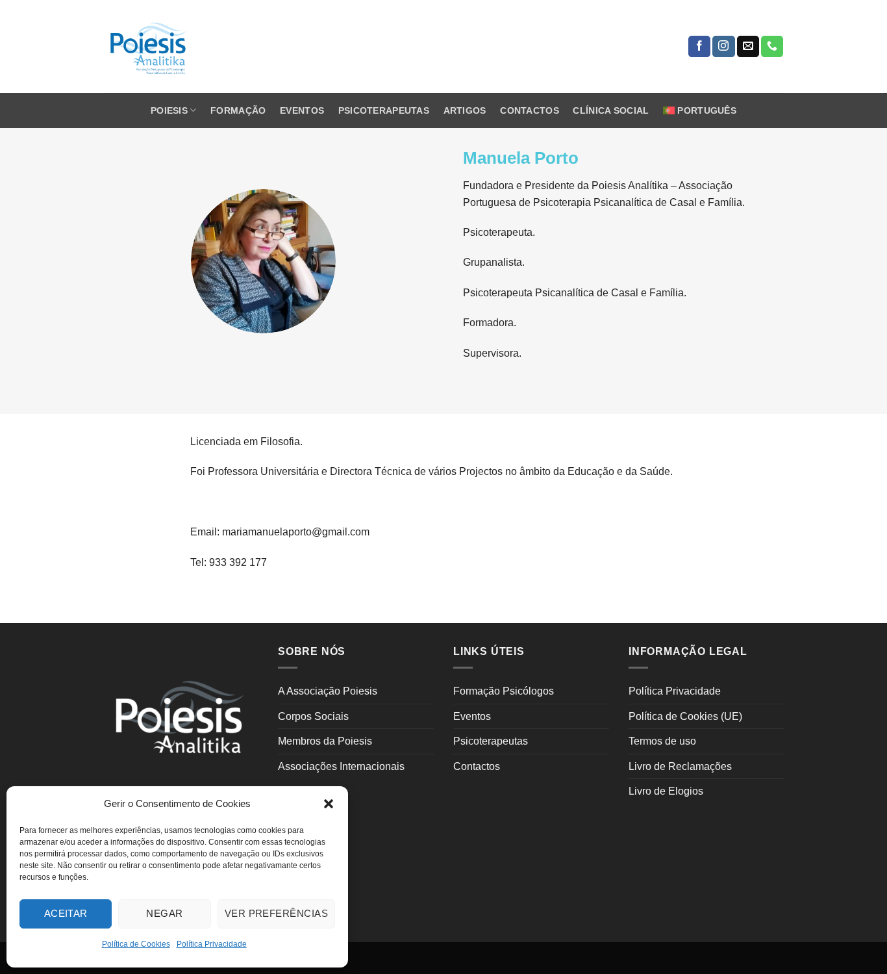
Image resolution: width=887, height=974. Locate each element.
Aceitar (66, 913)
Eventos (302, 110)
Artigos (464, 110)
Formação (238, 110)
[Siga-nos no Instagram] (723, 47)
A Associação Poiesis (327, 691)
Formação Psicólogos (503, 691)
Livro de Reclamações (680, 766)
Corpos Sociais (313, 716)
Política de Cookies (136, 944)
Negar (164, 913)
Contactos (529, 110)
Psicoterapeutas (383, 110)
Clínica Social (611, 110)
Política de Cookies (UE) (685, 716)
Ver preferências (276, 913)
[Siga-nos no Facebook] (699, 47)
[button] (328, 803)
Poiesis (169, 110)
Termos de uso (662, 741)
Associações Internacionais (341, 766)
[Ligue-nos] (772, 47)
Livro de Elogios (666, 791)
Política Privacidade (212, 944)
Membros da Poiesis (325, 741)
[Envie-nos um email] (748, 47)
